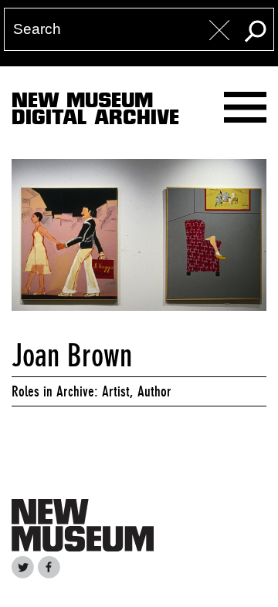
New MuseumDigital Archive (95, 112)
